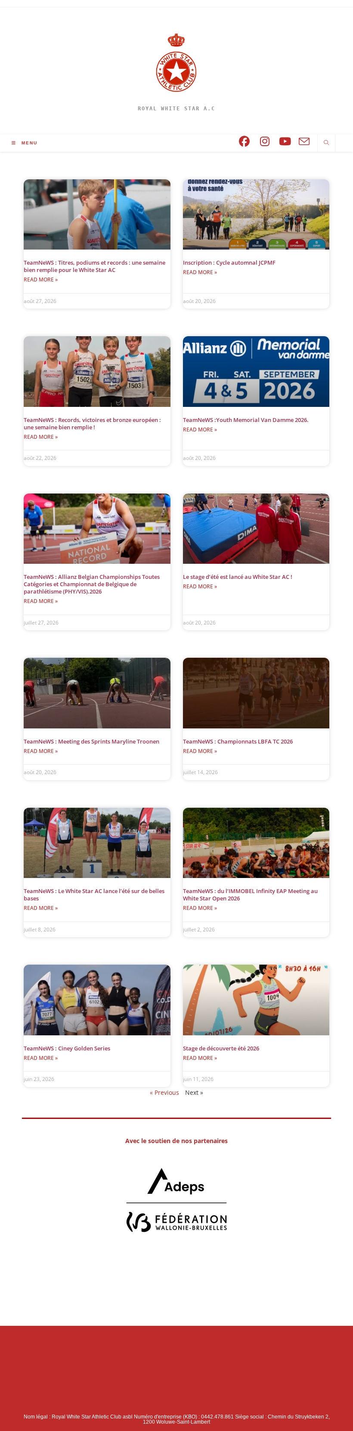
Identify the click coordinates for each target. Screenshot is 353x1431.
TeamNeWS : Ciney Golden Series (67, 1048)
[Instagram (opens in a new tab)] (265, 141)
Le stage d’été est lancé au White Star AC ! (237, 577)
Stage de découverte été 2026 (221, 1048)
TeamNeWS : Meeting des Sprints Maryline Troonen (91, 741)
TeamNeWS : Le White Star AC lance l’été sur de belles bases (94, 894)
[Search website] (326, 143)
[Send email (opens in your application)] (304, 142)
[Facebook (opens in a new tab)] (244, 141)
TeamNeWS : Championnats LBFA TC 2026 (238, 741)
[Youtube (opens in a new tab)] (285, 141)
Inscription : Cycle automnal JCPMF (229, 262)
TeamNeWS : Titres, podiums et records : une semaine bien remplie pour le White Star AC (94, 266)
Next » (194, 1092)
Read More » (41, 279)
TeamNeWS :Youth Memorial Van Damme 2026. (246, 420)
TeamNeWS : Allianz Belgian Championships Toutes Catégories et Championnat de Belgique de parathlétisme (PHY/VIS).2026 (92, 584)
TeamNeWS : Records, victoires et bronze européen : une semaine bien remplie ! (92, 423)
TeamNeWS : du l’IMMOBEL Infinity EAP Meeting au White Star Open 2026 (250, 894)
